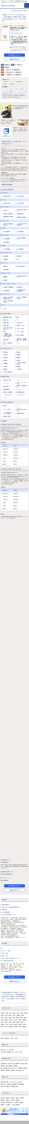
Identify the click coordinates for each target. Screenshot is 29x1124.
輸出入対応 (3, 1084)
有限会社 (8, 1097)
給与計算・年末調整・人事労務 (7, 1070)
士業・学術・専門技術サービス (7, 1051)
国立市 (24, 1024)
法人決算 (9, 1063)
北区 (13, 1017)
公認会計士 (7, 1038)
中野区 (2, 1017)
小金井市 (3, 1024)
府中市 (10, 1022)
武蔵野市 (24, 1019)
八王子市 (15, 1019)
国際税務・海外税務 (23, 1068)
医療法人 (3, 1100)
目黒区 (10, 1015)
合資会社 (17, 1097)
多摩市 (15, 1026)
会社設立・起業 (23, 1063)
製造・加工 (3, 1049)
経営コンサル (14, 1068)
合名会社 (12, 1097)
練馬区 (24, 1017)
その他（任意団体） (16, 1104)
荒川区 (17, 1017)
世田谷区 (18, 1015)
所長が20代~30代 (4, 1081)
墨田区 (25, 1013)
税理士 (2, 1038)
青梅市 (6, 1022)
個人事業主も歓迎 (14, 1086)
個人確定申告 (4, 1063)
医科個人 (3, 1104)
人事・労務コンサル (19, 1070)
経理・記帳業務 (15, 1063)
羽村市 (19, 1026)
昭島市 (14, 1022)
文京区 (18, 1013)
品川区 (6, 1015)
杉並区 (6, 1017)
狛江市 (6, 1026)
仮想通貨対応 (21, 1084)
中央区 (7, 1013)
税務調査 (15, 1065)
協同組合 (17, 1100)
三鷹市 (2, 1022)
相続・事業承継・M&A (6, 1068)
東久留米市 (11, 1026)
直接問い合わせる (14, 59)
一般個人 (16, 1102)
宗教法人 (8, 1100)
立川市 (19, 1019)
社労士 (12, 1038)
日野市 (11, 1024)
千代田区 (3, 1013)
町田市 (21, 1022)
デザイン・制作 (18, 1051)
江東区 (2, 1015)
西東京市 (24, 1026)
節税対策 (3, 1065)
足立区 (2, 1019)
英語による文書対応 (5, 1086)
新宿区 (14, 1013)
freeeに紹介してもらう (14, 55)
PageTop (14, 1122)
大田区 (14, 1015)
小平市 (7, 1024)
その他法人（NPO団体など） (7, 1102)
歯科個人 (21, 1102)
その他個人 (8, 1104)
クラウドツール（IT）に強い (15, 1081)
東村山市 (15, 1024)
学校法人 (12, 1100)
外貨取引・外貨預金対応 (12, 1084)
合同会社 (22, 1097)
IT (7, 1049)
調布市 (18, 1022)
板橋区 (20, 1017)
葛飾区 (6, 1019)
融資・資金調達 (9, 1065)
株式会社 (3, 1097)
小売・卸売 (11, 1049)
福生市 (2, 1026)
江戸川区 (10, 1019)
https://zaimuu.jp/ (4, 880)
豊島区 (10, 1017)
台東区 (21, 1013)
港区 (11, 1013)
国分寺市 (20, 1024)
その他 (15, 1038)
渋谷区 (22, 1015)
